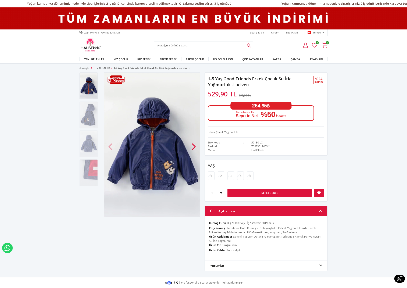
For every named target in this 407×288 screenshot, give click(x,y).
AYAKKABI (316, 59)
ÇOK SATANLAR (252, 59)
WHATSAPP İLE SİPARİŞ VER (7, 248)
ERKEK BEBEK (168, 59)
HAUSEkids (257, 150)
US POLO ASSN (223, 59)
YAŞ (211, 165)
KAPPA (276, 59)
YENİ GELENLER (94, 59)
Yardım (275, 32)
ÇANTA (295, 59)
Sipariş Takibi (257, 32)
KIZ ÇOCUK (121, 59)
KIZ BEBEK (144, 59)
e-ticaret (203, 282)
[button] (194, 144)
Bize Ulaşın (292, 32)
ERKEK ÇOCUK (195, 59)
